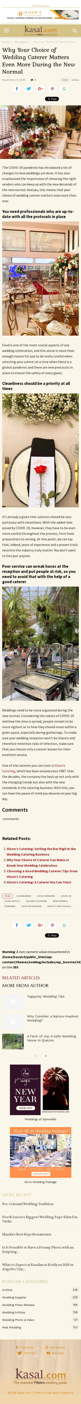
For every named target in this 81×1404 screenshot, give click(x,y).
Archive (36, 1290)
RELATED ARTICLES (21, 978)
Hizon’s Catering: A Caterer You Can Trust (39, 882)
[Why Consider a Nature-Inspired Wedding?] (13, 1021)
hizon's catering (36, 901)
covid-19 (66, 896)
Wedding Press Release (36, 1305)
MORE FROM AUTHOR (25, 986)
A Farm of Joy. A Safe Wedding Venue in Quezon (51, 1038)
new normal (60, 901)
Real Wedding (36, 1327)
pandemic (10, 906)
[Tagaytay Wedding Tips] (13, 1002)
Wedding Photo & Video (36, 1320)
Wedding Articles (36, 1312)
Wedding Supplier (36, 1297)
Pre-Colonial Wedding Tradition (27, 1204)
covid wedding (46, 896)
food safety (12, 901)
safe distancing (31, 906)
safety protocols (59, 906)
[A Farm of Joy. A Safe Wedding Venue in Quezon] (13, 1041)
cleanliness (23, 896)
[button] (74, 30)
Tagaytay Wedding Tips (46, 996)
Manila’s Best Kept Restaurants (26, 1234)
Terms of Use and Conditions (53, 1392)
